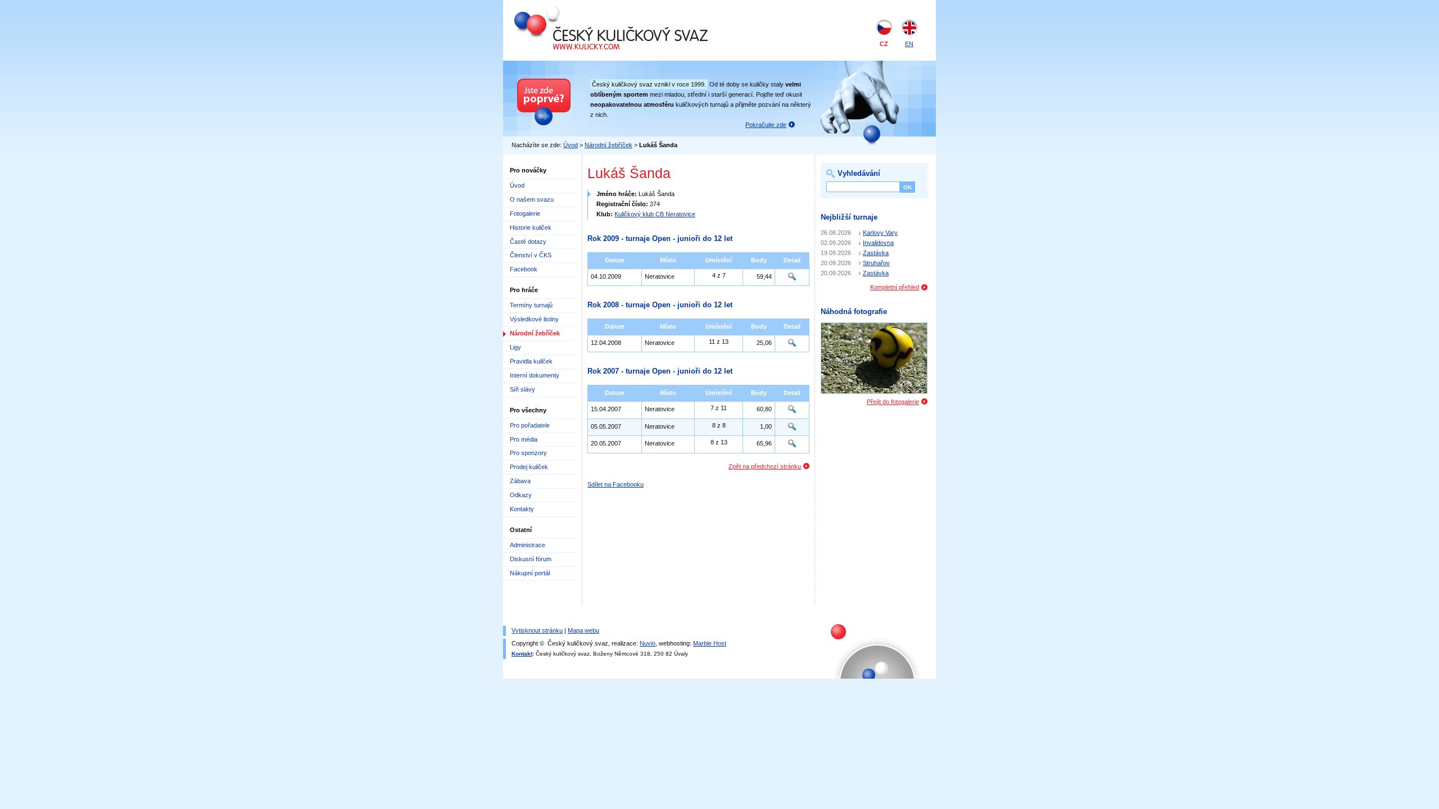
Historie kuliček (530, 227)
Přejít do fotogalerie (893, 401)
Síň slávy (522, 389)
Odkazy (521, 495)
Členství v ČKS (530, 255)
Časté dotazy (528, 241)
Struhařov (876, 263)
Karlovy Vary (880, 232)
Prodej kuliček (529, 466)
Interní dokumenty (534, 375)
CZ (884, 43)
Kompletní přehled (894, 287)
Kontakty (522, 509)
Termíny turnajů (531, 305)
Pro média (523, 439)
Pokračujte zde (765, 124)
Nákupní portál (530, 573)
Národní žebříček (608, 145)
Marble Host (709, 643)
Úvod (570, 145)
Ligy (515, 347)
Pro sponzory (528, 452)
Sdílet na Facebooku (615, 484)
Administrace (527, 545)
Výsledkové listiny (534, 319)
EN (909, 43)
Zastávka (876, 252)
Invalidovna (878, 242)
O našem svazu (532, 199)
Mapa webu (583, 630)
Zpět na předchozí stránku (764, 466)
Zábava (520, 481)
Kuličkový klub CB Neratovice (654, 214)
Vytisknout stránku (537, 630)
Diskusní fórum (530, 559)
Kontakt (522, 654)
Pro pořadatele (530, 425)
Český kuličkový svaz (566, 10)
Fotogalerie (525, 213)
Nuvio (647, 643)
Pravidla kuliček (531, 361)
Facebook (523, 269)
